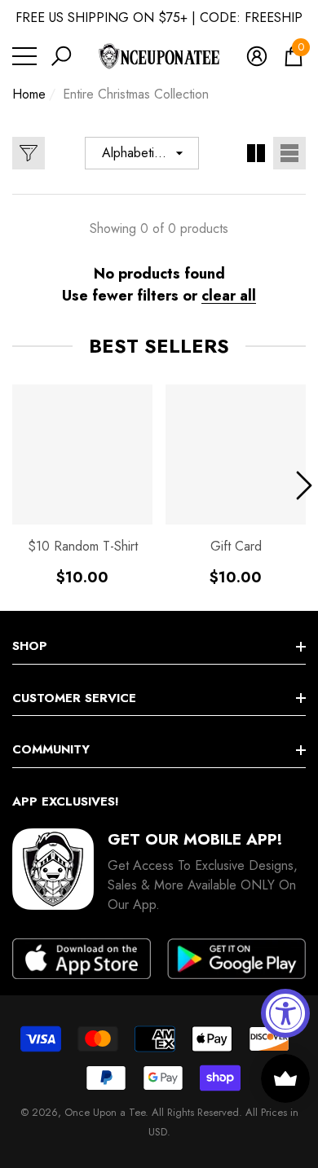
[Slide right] (304, 485)
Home (29, 94)
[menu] (24, 56)
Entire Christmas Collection (136, 94)
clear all (228, 295)
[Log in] (257, 56)
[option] (82, 485)
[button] (61, 56)
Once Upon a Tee (104, 1112)
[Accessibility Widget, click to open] (285, 1013)
